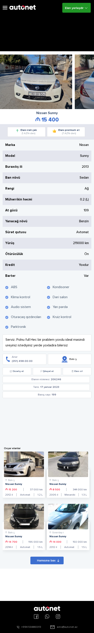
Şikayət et (48, 371)
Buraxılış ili (13, 166)
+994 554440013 (31, 627)
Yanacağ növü (16, 221)
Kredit (10, 265)
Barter (10, 275)
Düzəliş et (18, 371)
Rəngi (9, 188)
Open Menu (5, 8)
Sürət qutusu (15, 232)
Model (10, 155)
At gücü (11, 210)
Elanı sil (78, 371)
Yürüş (9, 243)
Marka (10, 145)
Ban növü (12, 177)
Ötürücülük (14, 254)
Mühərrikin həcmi (18, 199)
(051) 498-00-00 (22, 361)
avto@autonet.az (67, 627)
